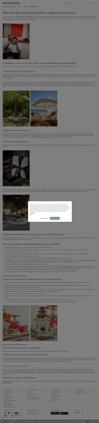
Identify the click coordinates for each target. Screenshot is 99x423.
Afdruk (31, 214)
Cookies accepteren (55, 218)
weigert (34, 211)
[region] (50, 211)
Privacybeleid (32, 212)
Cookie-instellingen (45, 218)
